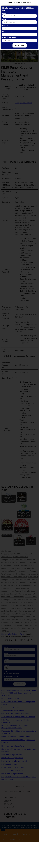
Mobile (5, 25)
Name (4, 13)
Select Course (8, 31)
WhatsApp (27, 2)
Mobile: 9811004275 (15, 2)
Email (4, 19)
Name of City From (9, 38)
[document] (19, 421)
